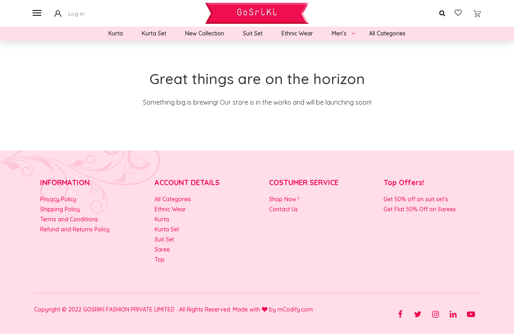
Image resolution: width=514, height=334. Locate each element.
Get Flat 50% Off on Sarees (419, 209)
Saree (162, 249)
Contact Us (283, 209)
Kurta (115, 33)
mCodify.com (295, 309)
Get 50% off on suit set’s (415, 199)
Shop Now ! (284, 199)
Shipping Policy (60, 209)
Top (160, 259)
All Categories (387, 33)
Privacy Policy (58, 199)
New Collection (204, 33)
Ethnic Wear (297, 33)
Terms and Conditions (69, 219)
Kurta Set (154, 33)
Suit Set (253, 33)
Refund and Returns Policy (75, 229)
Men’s (339, 33)
